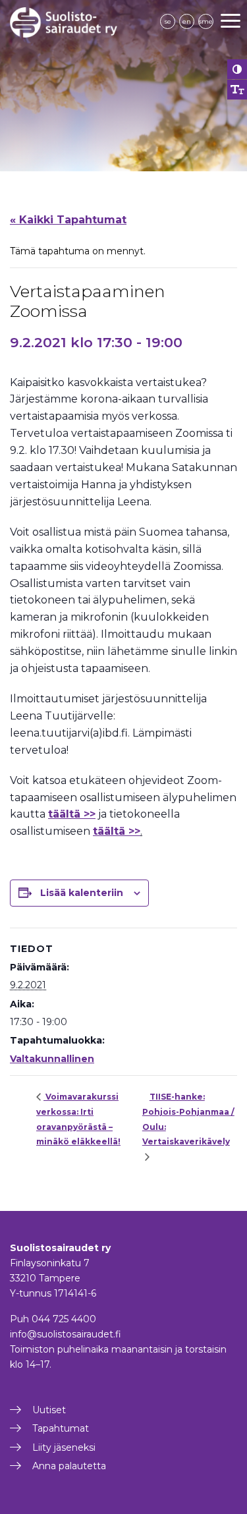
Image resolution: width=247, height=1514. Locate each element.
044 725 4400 (64, 1319)
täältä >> (116, 831)
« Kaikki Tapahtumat (68, 219)
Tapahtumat (60, 1428)
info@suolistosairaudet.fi (65, 1334)
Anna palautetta (69, 1466)
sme (206, 21)
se (168, 21)
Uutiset (49, 1410)
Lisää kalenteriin (81, 893)
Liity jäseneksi (64, 1447)
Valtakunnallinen (52, 1059)
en (186, 21)
